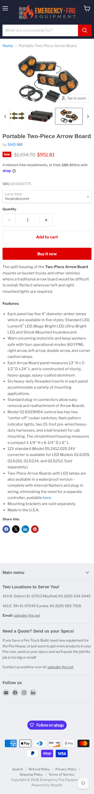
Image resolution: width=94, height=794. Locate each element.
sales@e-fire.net (27, 615)
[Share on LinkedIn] (25, 529)
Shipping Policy (31, 774)
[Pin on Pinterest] (35, 529)
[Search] (84, 30)
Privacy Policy (65, 769)
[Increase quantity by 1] (46, 220)
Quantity (9, 209)
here (47, 497)
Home (8, 46)
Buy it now (47, 254)
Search (17, 769)
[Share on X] (16, 529)
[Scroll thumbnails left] (6, 116)
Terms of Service (61, 774)
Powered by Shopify (47, 785)
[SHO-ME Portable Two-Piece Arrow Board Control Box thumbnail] (40, 116)
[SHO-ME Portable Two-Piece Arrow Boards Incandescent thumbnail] (68, 116)
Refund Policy (39, 769)
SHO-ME (15, 144)
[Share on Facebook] (6, 529)
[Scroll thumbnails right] (87, 116)
